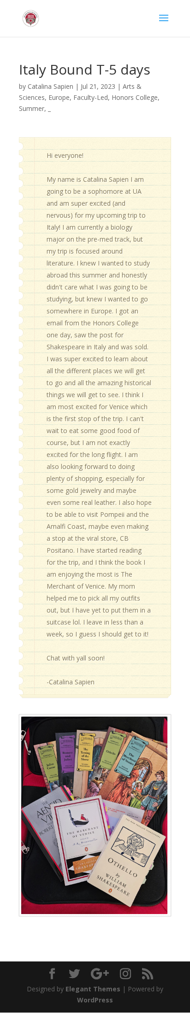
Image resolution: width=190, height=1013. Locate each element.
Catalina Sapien (50, 86)
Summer (31, 108)
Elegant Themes (92, 988)
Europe (59, 97)
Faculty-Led (90, 97)
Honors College (135, 97)
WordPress (95, 1000)
